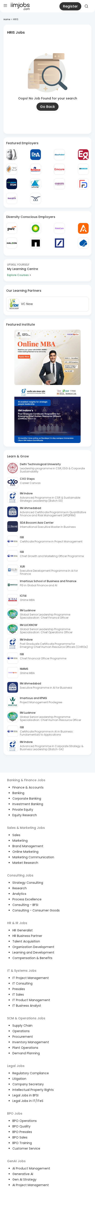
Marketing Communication (33, 857)
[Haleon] (11, 243)
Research (19, 888)
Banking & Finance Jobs (26, 780)
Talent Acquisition (26, 941)
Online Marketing (25, 851)
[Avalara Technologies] (83, 228)
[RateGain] (59, 228)
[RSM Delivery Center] (11, 183)
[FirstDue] (83, 183)
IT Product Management (31, 1000)
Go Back (47, 106)
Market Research (25, 863)
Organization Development (33, 947)
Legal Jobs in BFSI (25, 1095)
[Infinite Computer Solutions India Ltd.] (35, 183)
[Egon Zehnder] (83, 154)
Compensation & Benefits (32, 958)
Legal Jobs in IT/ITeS (27, 1101)
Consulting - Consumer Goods (36, 910)
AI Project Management (30, 1185)
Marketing (20, 840)
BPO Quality (21, 1126)
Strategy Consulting (27, 882)
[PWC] (11, 228)
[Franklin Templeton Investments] (11, 154)
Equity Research (24, 815)
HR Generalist (22, 930)
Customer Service (26, 1148)
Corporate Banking (26, 798)
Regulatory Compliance (30, 1073)
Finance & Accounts (28, 787)
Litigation (19, 1078)
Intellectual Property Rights (33, 1090)
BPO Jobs (14, 1113)
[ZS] (11, 169)
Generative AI (22, 1174)
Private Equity (22, 809)
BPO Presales (22, 1132)
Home (7, 19)
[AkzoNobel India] (59, 154)
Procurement (22, 1036)
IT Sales (18, 994)
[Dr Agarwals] (35, 154)
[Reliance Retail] (35, 169)
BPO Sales (19, 1137)
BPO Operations (24, 1121)
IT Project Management (30, 978)
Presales (18, 989)
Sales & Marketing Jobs (26, 828)
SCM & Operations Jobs (26, 1018)
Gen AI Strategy (24, 1179)
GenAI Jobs (16, 1161)
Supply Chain (22, 1025)
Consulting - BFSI (25, 905)
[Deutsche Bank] (59, 243)
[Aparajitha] (11, 198)
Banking (18, 793)
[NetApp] (35, 243)
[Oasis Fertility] (59, 183)
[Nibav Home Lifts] (35, 198)
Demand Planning (26, 1053)
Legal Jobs (16, 1066)
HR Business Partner (27, 936)
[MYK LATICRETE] (83, 169)
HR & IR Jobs (17, 923)
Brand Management (27, 846)
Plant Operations (25, 1047)
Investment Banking (27, 804)
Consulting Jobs (20, 875)
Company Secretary (28, 1084)
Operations (21, 1031)
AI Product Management (31, 1168)
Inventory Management (30, 1042)
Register (70, 6)
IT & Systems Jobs (21, 970)
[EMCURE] (59, 169)
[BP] (35, 228)
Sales (16, 835)
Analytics (19, 894)
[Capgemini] (83, 243)
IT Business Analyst (26, 1005)
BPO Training (22, 1143)
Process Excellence (27, 899)
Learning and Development (33, 952)
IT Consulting (22, 983)
